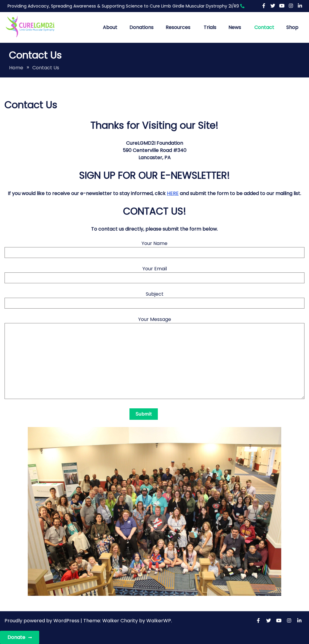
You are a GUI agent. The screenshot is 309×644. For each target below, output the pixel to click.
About (110, 27)
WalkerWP (158, 620)
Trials (210, 27)
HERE (173, 193)
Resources (178, 27)
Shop (292, 27)
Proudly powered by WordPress (43, 620)
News (234, 27)
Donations (141, 27)
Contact (264, 27)
